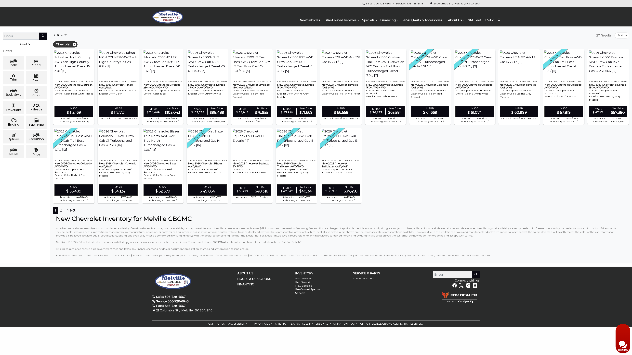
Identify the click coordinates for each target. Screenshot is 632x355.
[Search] (43, 36)
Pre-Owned (302, 282)
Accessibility (238, 323)
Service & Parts (366, 273)
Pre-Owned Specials (307, 289)
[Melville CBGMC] (167, 16)
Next (71, 210)
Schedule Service (363, 278)
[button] (311, 20)
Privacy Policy (262, 323)
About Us (245, 273)
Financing (245, 284)
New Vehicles (303, 278)
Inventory (304, 273)
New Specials (303, 285)
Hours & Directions (254, 279)
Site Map (281, 323)
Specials (300, 293)
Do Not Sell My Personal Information (319, 323)
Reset (24, 44)
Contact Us (216, 323)
